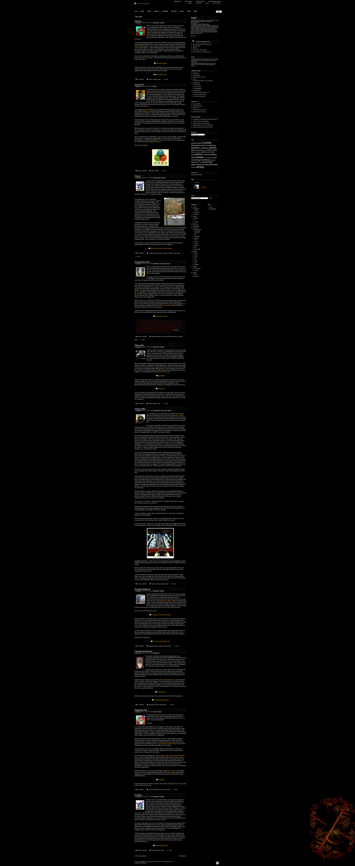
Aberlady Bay (169, 680)
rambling (162, 22)
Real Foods (171, 771)
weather (181, 336)
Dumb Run (197, 212)
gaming (196, 218)
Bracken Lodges (178, 415)
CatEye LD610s (160, 755)
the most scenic (166, 305)
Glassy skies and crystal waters (143, 651)
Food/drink (197, 236)
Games (190, 3)
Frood (173, 594)
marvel (214, 150)
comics (196, 255)
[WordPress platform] (217, 864)
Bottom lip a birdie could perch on (209, 119)
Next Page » (182, 856)
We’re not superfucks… (204, 121)
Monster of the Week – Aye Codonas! (203, 80)
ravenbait (138, 22)
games (212, 147)
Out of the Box (197, 86)
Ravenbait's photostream (204, 187)
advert (200, 143)
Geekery (149, 11)
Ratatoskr (160, 372)
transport (159, 711)
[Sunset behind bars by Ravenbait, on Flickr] (160, 845)
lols (211, 150)
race (207, 154)
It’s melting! (138, 795)
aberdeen (154, 336)
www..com (196, 182)
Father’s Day (196, 108)
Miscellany (156, 11)
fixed (154, 253)
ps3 (203, 154)
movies (196, 260)
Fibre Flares (175, 757)
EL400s (165, 762)
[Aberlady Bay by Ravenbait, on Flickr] (160, 692)
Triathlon (189, 11)
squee (193, 162)
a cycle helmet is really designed (167, 743)
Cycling (142, 11)
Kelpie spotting (196, 46)
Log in (210, 207)
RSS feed (193, 35)
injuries (204, 150)
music (208, 152)
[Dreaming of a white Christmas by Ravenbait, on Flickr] (160, 615)
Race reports (197, 268)
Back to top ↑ (144, 863)
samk (154, 861)
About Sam (198, 3)
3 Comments (140, 253)
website (196, 222)
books (195, 253)
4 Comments (140, 79)
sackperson (210, 157)
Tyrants (194, 121)
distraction (151, 646)
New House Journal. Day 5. (199, 111)
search (207, 3)
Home (136, 11)
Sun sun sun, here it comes (142, 262)
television (196, 264)
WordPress (143, 861)
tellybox (194, 165)
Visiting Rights (197, 88)
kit (206, 150)
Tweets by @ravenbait (196, 174)
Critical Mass (197, 84)
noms (193, 154)
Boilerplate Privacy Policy (215, 1)
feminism (195, 148)
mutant (153, 584)
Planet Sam (174, 11)
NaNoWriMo (148, 109)
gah (208, 148)
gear (193, 150)
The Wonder (196, 119)
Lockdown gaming (197, 106)
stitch (175, 253)
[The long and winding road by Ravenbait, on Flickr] (160, 641)
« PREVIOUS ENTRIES (140, 856)
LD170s (171, 755)
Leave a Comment (142, 170)
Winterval (137, 176)
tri (177, 336)
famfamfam (137, 863)
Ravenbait (157, 141)
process (196, 276)
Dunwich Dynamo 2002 (200, 94)
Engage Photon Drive (141, 710)
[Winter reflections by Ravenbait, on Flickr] (160, 74)
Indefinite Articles (200, 1)
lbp (209, 150)
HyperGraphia (177, 1)
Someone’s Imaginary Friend (203, 41)
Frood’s (175, 330)
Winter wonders (139, 345)
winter (159, 79)
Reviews (182, 11)
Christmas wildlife (140, 409)
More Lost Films (197, 104)
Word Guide (197, 249)
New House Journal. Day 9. (199, 109)
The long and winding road (142, 589)
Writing (195, 11)
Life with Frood (156, 177)
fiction (195, 274)
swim (200, 162)
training (168, 263)
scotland (165, 253)
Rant (193, 157)
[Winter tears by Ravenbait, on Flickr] (160, 388)
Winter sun (138, 21)
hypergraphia (198, 150)
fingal (160, 789)
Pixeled (149, 861)
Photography (165, 11)
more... (167, 79)
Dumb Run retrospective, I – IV (201, 92)
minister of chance (196, 152)
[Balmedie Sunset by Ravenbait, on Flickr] (160, 63)
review (199, 157)
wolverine (193, 167)
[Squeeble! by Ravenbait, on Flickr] (160, 376)
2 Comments (140, 403)
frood (157, 253)
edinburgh (155, 789)
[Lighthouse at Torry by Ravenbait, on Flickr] (160, 316)
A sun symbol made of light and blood (202, 44)
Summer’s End (139, 85)
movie (203, 152)
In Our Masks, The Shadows (200, 50)
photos (150, 79)
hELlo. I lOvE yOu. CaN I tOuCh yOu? (202, 52)
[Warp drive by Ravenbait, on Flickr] (160, 779)
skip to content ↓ (217, 3)
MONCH (195, 48)
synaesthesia (168, 336)
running (163, 336)
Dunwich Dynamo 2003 (200, 96)
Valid (212, 209)
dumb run (204, 145)
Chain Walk (138, 47)
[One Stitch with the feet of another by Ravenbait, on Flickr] (160, 248)
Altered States (188, 1)
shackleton (170, 253)
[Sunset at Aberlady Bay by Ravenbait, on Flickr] (160, 700)
